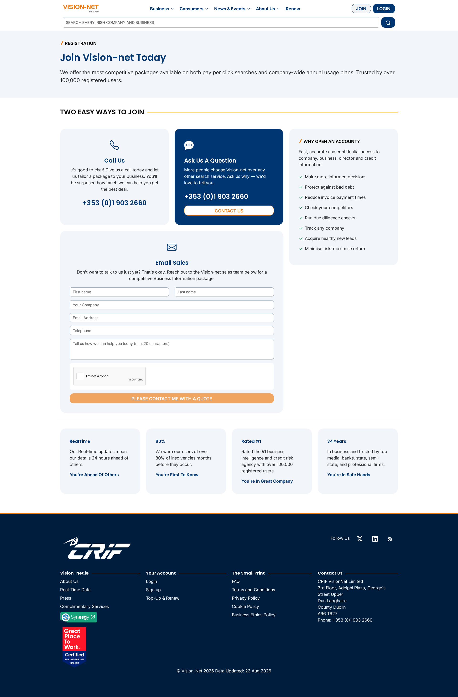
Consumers (191, 8)
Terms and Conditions (253, 589)
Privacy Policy (246, 598)
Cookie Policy (245, 606)
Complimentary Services (84, 606)
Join (361, 8)
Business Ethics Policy (254, 614)
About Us (265, 8)
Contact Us (229, 210)
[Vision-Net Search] (81, 8)
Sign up (153, 589)
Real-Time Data (75, 589)
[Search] (388, 22)
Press (65, 598)
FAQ (236, 581)
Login (383, 8)
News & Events (229, 8)
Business (159, 8)
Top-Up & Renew (162, 598)
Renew (293, 8)
